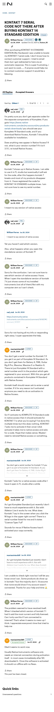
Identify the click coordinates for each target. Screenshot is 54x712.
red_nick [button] (14, 109)
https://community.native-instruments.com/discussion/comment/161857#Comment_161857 (27, 319)
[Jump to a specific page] (47, 103)
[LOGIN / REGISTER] (50, 4)
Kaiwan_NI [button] (44, 42)
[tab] (7, 92)
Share (8, 80)
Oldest (15, 103)
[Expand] (27, 327)
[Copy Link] (12, 46)
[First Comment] (39, 40)
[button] (7, 41)
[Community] (9, 4)
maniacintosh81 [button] (17, 349)
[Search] (46, 4)
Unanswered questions (27, 694)
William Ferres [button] (17, 40)
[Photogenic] (36, 40)
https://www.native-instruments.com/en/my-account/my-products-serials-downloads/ (27, 125)
